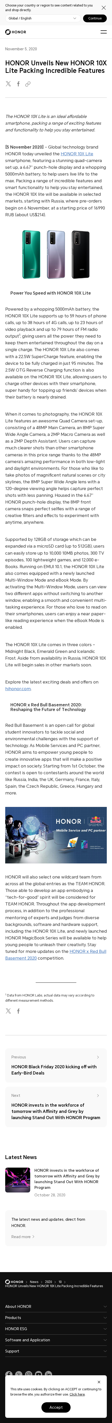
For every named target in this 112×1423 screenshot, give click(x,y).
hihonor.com (18, 688)
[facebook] (18, 84)
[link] (9, 1375)
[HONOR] (17, 1282)
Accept (56, 1407)
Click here (77, 1394)
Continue (95, 18)
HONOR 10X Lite (77, 153)
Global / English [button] (20, 18)
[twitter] (9, 84)
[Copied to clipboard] (28, 84)
